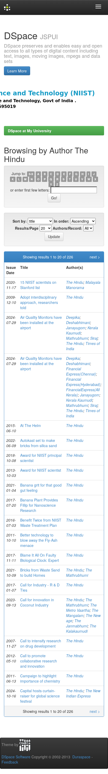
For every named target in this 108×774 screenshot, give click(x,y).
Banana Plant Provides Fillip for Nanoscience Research (39, 505)
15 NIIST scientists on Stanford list (38, 285)
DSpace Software (16, 756)
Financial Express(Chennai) (81, 371)
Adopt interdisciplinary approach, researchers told (39, 302)
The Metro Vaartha (81, 607)
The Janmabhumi (77, 623)
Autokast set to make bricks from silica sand (38, 443)
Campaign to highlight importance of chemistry (40, 678)
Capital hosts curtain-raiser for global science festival (40, 696)
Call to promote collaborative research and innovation (38, 661)
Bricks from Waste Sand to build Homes (40, 572)
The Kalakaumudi (81, 628)
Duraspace (81, 756)
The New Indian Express (83, 693)
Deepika (73, 317)
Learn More (17, 70)
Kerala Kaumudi (79, 400)
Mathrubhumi (77, 338)
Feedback (10, 762)
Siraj (94, 338)
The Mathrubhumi (79, 572)
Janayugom (75, 327)
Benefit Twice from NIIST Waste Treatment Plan (40, 522)
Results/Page (27, 228)
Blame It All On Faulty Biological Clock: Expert (39, 557)
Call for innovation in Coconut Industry (37, 602)
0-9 (31, 174)
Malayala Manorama (83, 285)
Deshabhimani (78, 322)
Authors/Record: (67, 228)
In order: (61, 221)
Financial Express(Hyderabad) (83, 382)
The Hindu (74, 282)
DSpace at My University (29, 130)
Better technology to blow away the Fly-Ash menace (38, 540)
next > (95, 256)
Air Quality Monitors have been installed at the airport (41, 322)
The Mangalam (82, 613)
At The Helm (30, 425)
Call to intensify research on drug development (40, 643)
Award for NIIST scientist (40, 470)
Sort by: (20, 221)
